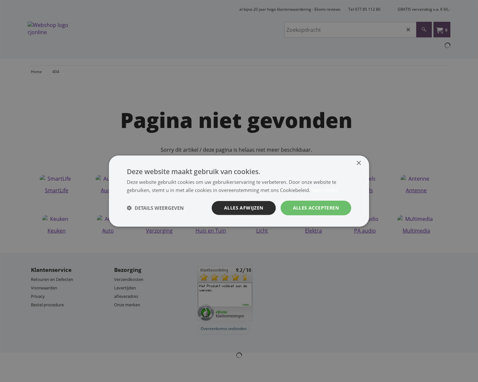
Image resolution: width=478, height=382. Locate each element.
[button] (155, 207)
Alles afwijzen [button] (243, 208)
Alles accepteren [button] (316, 208)
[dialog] (239, 191)
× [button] (358, 163)
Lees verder (325, 190)
